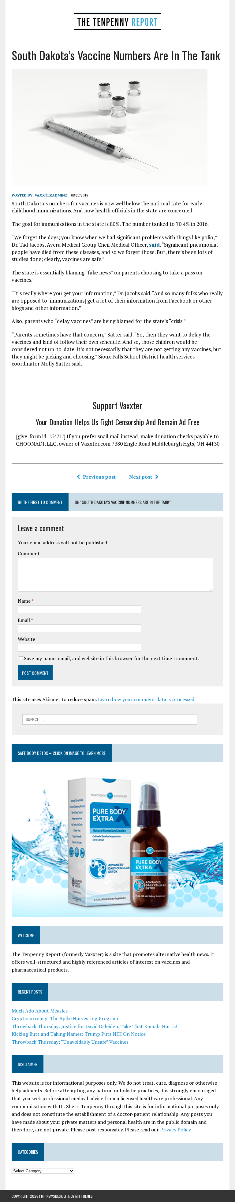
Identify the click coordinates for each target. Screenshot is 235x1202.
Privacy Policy (175, 1129)
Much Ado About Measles (40, 1010)
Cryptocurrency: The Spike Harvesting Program (65, 1018)
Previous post (99, 476)
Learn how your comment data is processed (146, 699)
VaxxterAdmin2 (51, 195)
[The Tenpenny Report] (117, 19)
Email (24, 620)
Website (26, 639)
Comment (29, 553)
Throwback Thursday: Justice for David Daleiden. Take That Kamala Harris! (94, 1026)
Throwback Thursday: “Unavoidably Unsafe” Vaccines (70, 1041)
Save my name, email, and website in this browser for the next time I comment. (111, 658)
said (154, 244)
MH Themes (84, 1196)
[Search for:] (109, 718)
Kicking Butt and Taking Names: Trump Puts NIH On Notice (79, 1034)
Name (25, 600)
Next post (140, 476)
